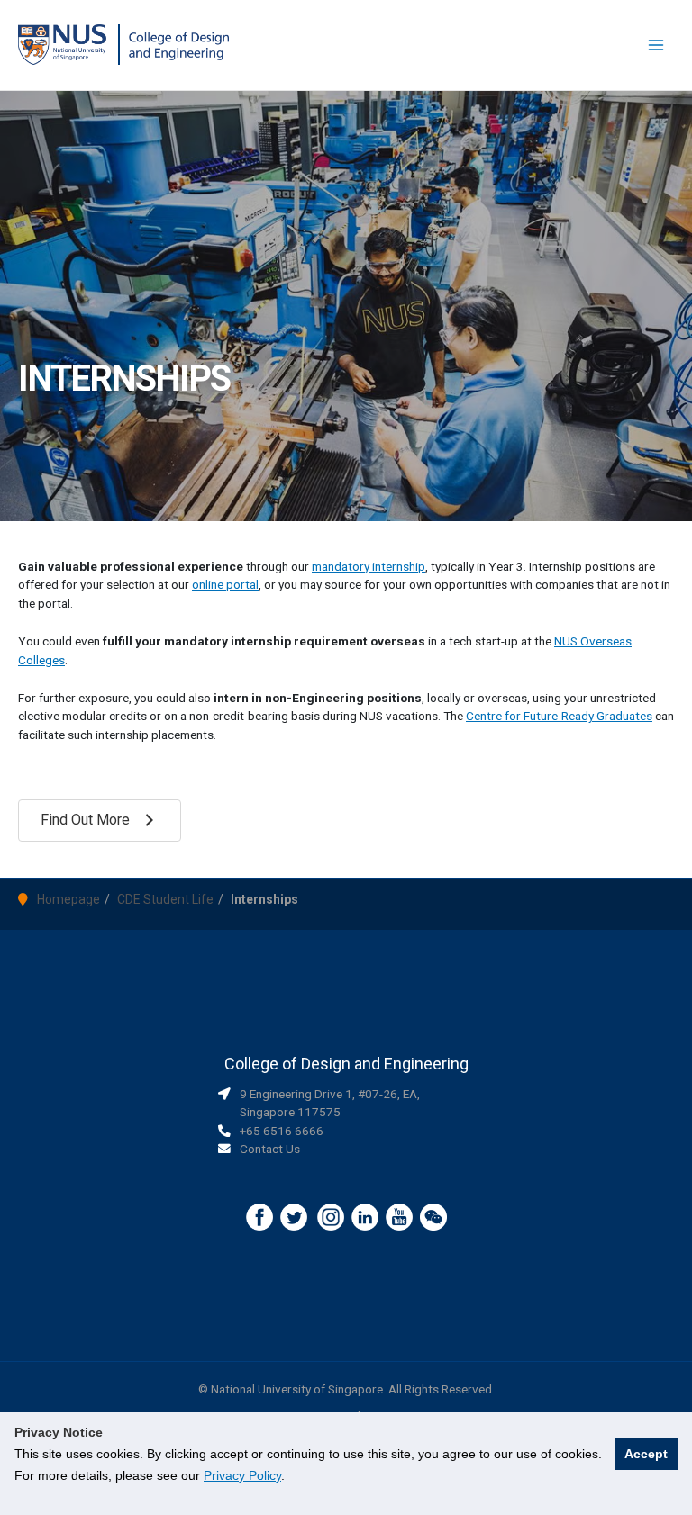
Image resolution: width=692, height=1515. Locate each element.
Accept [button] (646, 1454)
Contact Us (270, 1148)
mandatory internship (368, 566)
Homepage (68, 899)
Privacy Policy (242, 1475)
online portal (225, 584)
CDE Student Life (165, 899)
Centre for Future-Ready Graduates (559, 715)
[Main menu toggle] (656, 45)
